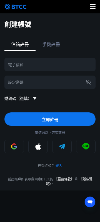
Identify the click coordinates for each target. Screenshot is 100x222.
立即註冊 (50, 119)
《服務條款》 (64, 179)
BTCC (15, 6)
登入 (59, 166)
